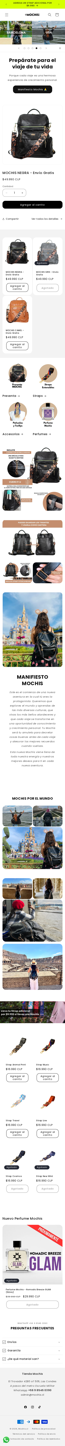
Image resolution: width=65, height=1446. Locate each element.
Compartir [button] (12, 219)
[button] (6, 14)
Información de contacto (21, 1439)
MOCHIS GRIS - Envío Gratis (47, 273)
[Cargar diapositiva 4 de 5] (36, 48)
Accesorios (11, 434)
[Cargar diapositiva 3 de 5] (32, 48)
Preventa (9, 396)
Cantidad (7, 186)
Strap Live (41, 1120)
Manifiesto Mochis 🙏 (32, 89)
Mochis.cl (23, 1428)
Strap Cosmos (14, 1176)
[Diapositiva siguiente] (46, 48)
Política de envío (47, 1434)
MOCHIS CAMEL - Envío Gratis (15, 331)
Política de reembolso (48, 1439)
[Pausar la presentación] (61, 48)
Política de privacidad (43, 1428)
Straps (38, 396)
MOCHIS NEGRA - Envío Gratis (15, 273)
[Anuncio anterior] (6, 4)
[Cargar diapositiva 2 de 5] (28, 48)
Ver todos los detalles (45, 219)
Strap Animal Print (16, 1064)
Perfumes (40, 434)
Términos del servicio (23, 1434)
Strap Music (42, 1064)
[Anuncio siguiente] (58, 4)
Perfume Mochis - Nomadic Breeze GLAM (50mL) (28, 1290)
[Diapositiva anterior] (18, 48)
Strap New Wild (44, 1176)
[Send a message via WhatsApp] (6, 1439)
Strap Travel (12, 1120)
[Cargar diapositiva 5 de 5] (40, 48)
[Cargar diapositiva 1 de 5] (24, 48)
